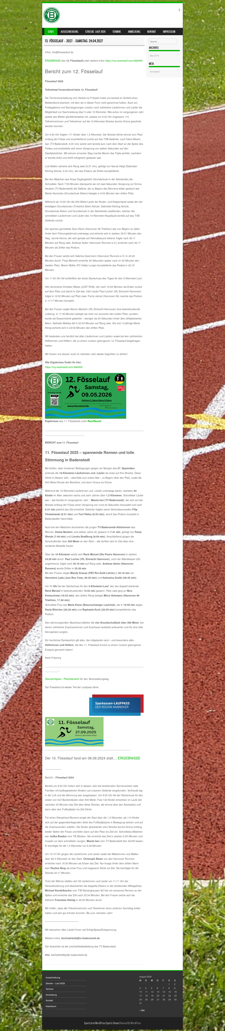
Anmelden (155, 71)
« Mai (142, 1010)
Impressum (169, 32)
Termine (116, 32)
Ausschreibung (69, 32)
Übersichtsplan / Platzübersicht (62, 679)
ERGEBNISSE (53, 60)
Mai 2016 (154, 55)
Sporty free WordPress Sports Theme (101, 1023)
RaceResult (94, 421)
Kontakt (151, 32)
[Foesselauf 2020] (51, 22)
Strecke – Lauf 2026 (95, 32)
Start (51, 32)
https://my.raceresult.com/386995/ (124, 60)
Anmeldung (134, 32)
